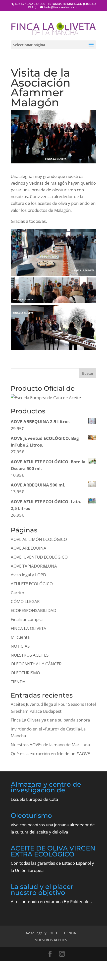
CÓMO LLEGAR (25, 601)
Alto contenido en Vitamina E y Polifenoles (51, 901)
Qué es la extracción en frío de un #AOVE (50, 753)
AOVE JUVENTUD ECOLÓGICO (39, 557)
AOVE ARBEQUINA (28, 548)
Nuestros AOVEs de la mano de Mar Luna (50, 744)
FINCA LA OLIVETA (28, 628)
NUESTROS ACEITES (30, 655)
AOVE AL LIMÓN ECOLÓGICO (39, 539)
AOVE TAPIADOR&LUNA (34, 566)
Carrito (17, 593)
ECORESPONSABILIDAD (33, 610)
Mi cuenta (20, 637)
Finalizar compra (27, 619)
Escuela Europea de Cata (34, 799)
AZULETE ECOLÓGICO (32, 584)
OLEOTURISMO (25, 673)
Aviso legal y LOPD (28, 575)
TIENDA (18, 682)
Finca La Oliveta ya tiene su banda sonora (50, 720)
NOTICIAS (20, 646)
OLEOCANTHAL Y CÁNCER (36, 664)
